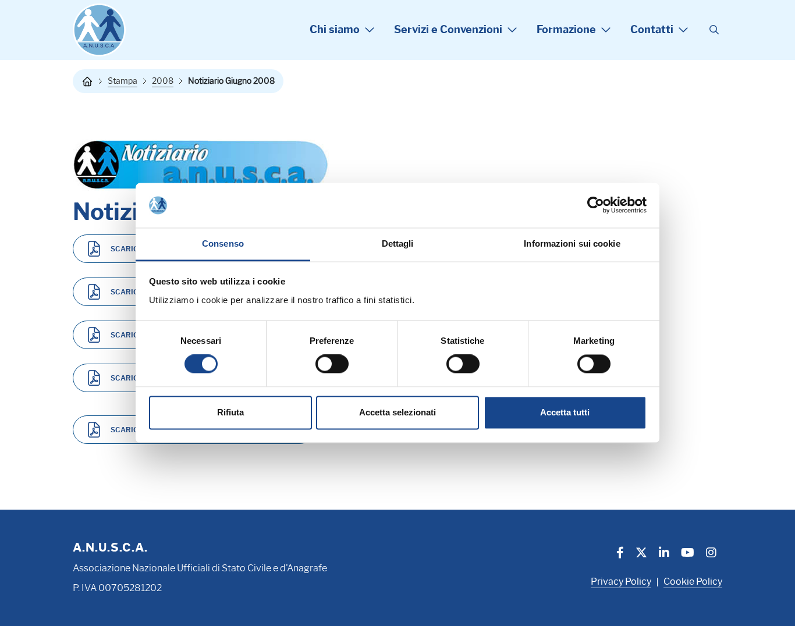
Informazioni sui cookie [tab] (572, 243)
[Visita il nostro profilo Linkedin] (664, 554)
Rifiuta (230, 412)
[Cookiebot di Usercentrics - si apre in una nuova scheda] (596, 205)
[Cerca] (714, 30)
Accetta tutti (565, 412)
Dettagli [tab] (398, 243)
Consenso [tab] (223, 243)
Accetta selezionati (397, 412)
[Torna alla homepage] (87, 81)
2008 (162, 81)
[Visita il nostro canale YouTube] (687, 554)
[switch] (332, 364)
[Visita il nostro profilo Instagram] (711, 554)
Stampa (122, 81)
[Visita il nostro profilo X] (641, 554)
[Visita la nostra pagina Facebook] (620, 554)
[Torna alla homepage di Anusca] (99, 29)
